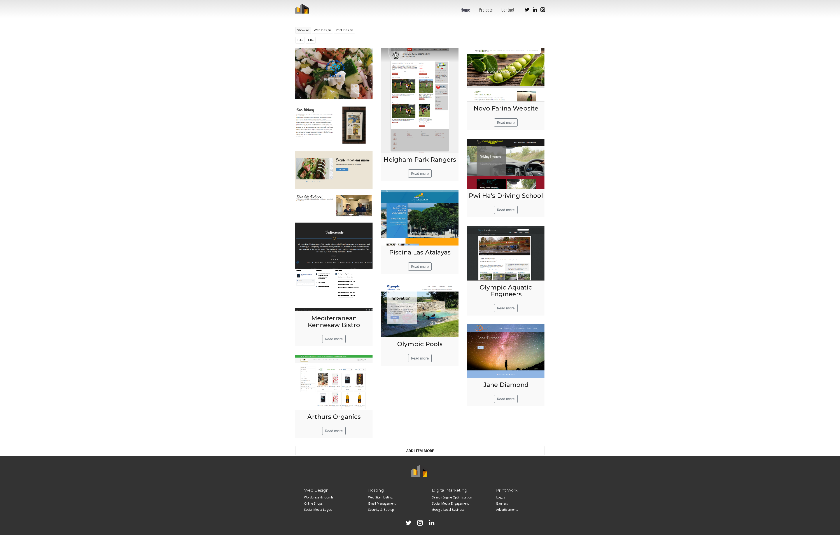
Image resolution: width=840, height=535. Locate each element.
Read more (334, 339)
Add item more (420, 450)
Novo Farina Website (506, 108)
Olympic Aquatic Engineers (506, 291)
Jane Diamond (505, 384)
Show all (303, 30)
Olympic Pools (420, 344)
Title (311, 40)
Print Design (344, 30)
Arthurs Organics (334, 416)
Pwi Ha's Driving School (506, 195)
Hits (300, 40)
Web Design (322, 30)
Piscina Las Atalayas (420, 252)
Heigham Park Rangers (420, 159)
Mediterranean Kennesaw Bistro (334, 321)
